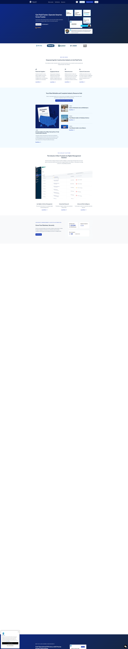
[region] (10, 639)
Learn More (38, 81)
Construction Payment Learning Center (64, 100)
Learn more (38, 24)
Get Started (44, 24)
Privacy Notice (8, 641)
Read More (38, 142)
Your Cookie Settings (10, 645)
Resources (63, 2)
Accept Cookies (10, 643)
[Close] (18, 632)
